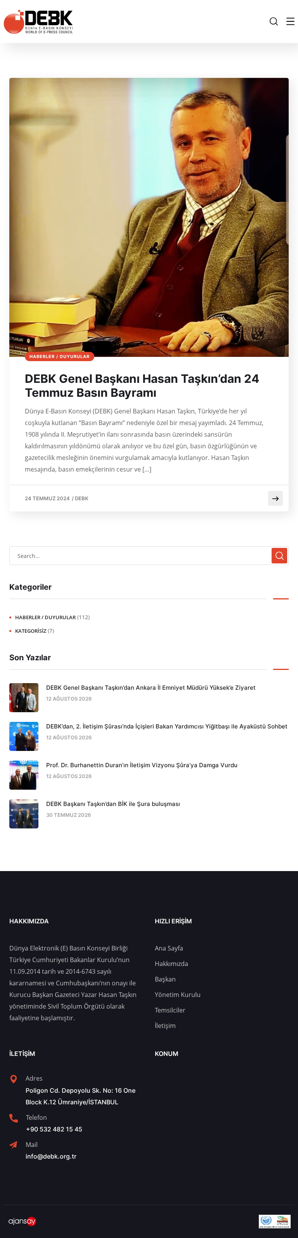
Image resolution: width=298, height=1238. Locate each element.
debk (81, 498)
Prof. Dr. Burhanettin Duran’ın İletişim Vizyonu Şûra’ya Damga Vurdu (141, 765)
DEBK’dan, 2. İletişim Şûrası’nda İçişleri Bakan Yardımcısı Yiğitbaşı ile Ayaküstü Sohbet (167, 726)
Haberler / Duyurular (59, 356)
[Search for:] (149, 555)
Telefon (36, 1117)
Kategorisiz (30, 630)
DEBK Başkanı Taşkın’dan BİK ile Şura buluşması (113, 804)
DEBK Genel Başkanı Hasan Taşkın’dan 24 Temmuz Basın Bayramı (142, 385)
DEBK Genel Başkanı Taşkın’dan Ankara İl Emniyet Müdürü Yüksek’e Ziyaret (151, 687)
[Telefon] (13, 1118)
